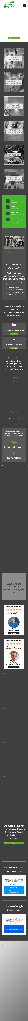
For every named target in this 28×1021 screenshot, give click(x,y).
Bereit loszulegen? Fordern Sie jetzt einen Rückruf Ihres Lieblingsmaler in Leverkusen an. (14, 832)
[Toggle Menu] (25, 5)
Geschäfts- (13, 312)
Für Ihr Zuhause (14, 345)
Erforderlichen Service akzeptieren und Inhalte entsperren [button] (14, 891)
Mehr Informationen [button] (14, 884)
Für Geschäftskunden (14, 330)
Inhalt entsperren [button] (14, 887)
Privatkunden (14, 315)
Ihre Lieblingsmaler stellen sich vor (14, 253)
